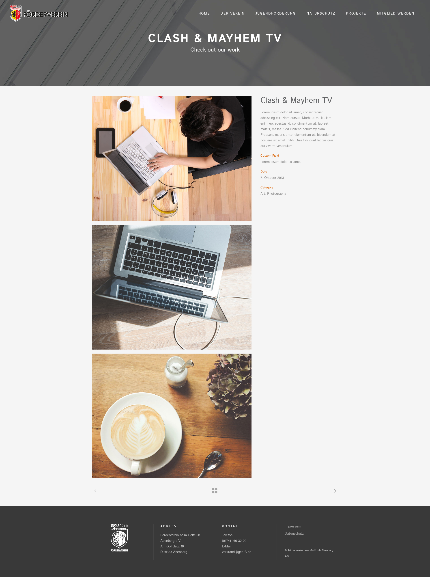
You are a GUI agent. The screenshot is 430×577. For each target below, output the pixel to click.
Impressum (293, 526)
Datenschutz (294, 533)
